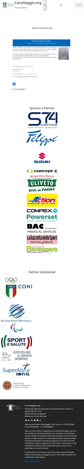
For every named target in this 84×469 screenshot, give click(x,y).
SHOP (79, 5)
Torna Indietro (20, 89)
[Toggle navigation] (61, 5)
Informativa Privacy (32, 461)
